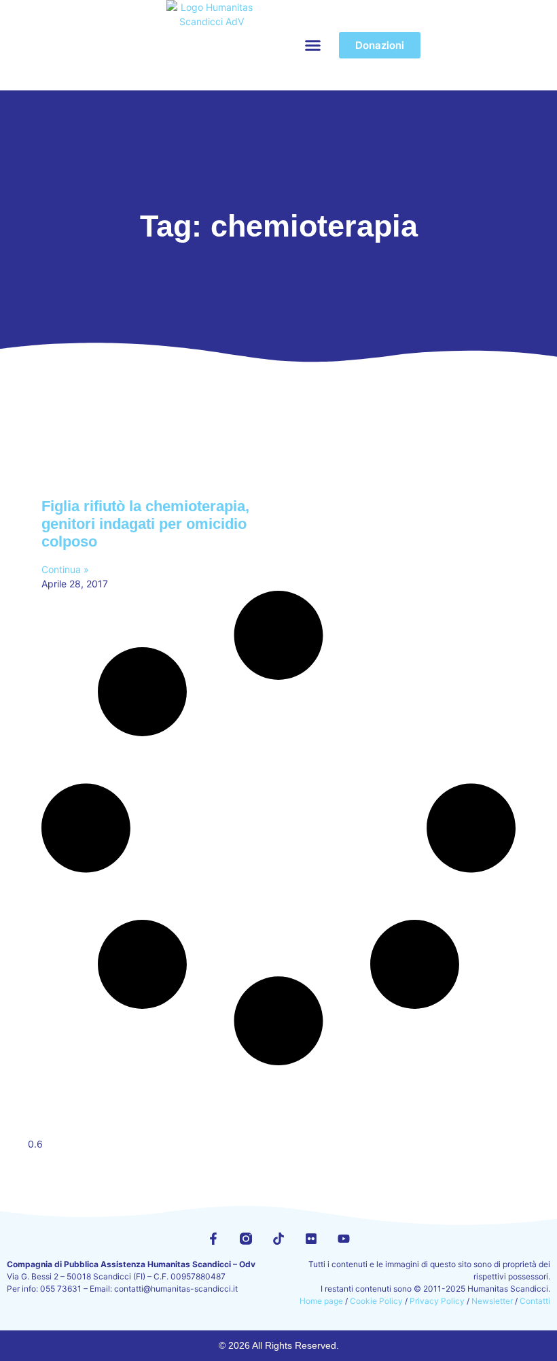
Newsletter (492, 1301)
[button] (313, 45)
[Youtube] (344, 1239)
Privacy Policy (437, 1301)
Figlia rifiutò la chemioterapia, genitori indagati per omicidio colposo (145, 524)
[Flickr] (311, 1239)
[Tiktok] (278, 1239)
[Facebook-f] (213, 1239)
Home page (321, 1301)
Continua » (65, 569)
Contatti (535, 1301)
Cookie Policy (376, 1301)
